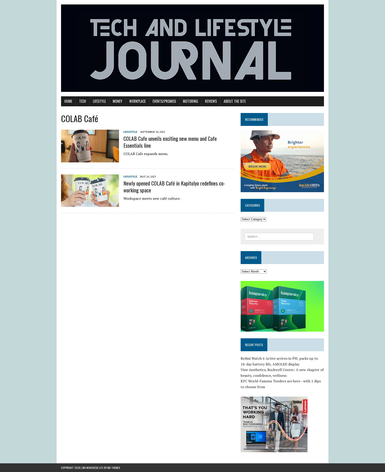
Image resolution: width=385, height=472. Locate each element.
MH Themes (113, 468)
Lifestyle (99, 101)
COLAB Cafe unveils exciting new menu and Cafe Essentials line (170, 141)
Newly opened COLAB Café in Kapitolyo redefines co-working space (174, 186)
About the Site (235, 101)
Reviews (211, 101)
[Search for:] (279, 236)
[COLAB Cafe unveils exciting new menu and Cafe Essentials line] (90, 159)
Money (117, 101)
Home (68, 101)
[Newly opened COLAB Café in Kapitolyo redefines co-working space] (90, 204)
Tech (82, 101)
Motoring (190, 101)
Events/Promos (164, 101)
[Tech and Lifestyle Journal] (192, 48)
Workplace (137, 101)
